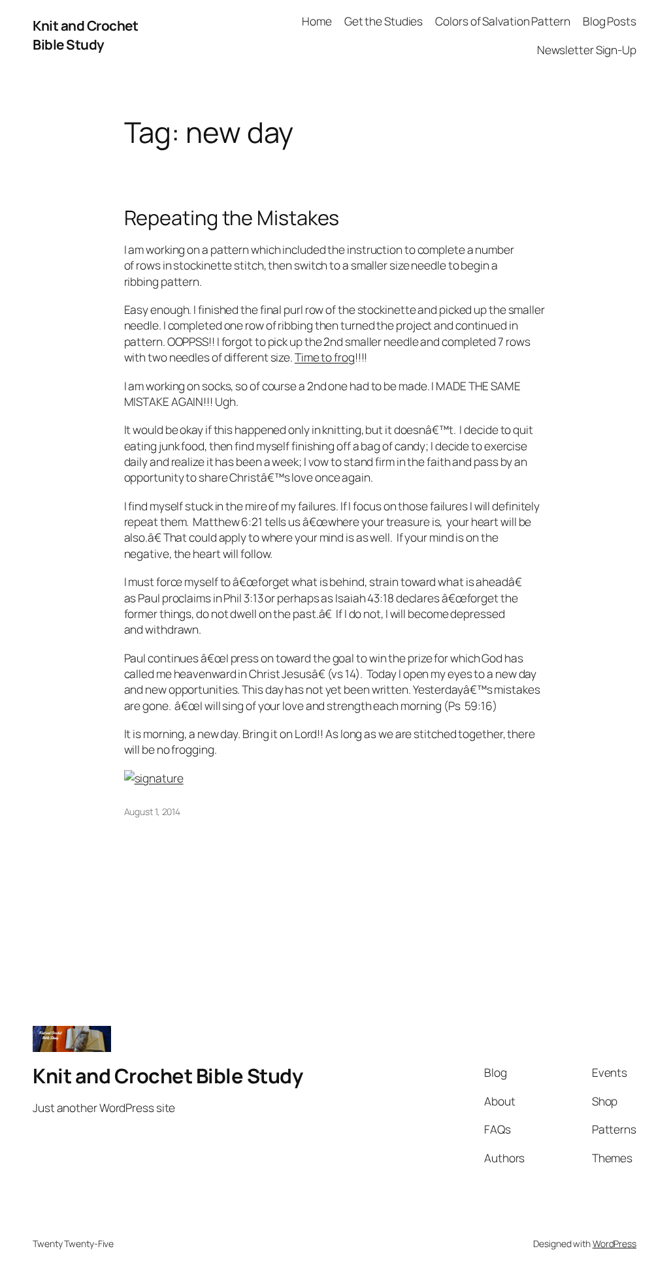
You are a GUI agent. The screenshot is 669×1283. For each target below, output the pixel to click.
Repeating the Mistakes (232, 217)
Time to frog (325, 357)
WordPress (614, 1243)
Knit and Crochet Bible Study (85, 35)
